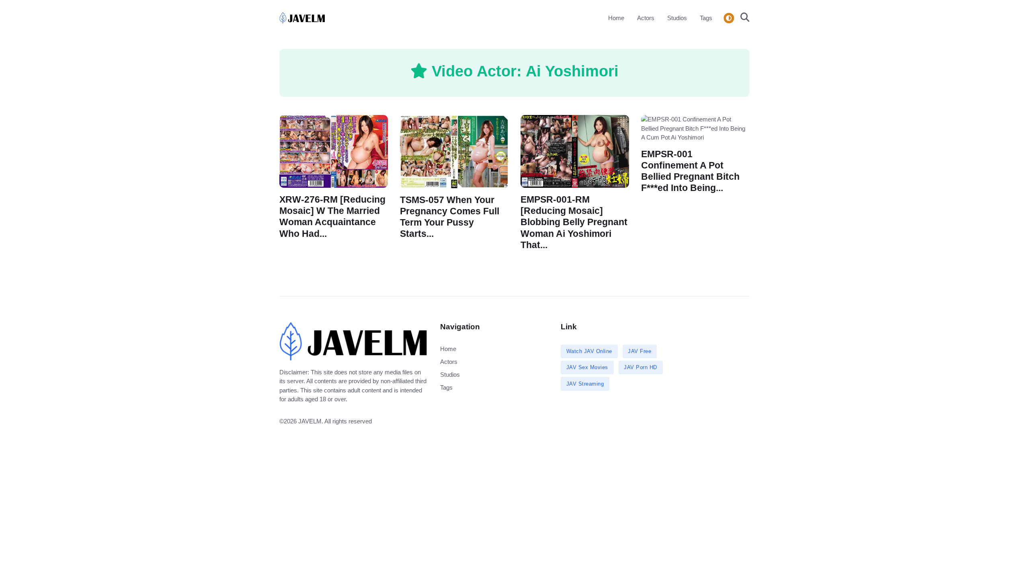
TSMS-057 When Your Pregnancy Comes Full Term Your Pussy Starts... (449, 217)
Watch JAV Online (589, 351)
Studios (677, 17)
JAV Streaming (585, 384)
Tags (706, 17)
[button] (743, 18)
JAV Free (639, 351)
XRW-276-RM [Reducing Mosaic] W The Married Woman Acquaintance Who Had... (332, 216)
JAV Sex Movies (587, 367)
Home (616, 17)
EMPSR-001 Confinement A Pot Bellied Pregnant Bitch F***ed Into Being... (690, 171)
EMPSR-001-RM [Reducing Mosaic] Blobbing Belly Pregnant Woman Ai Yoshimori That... (574, 222)
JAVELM (310, 421)
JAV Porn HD (640, 367)
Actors (645, 17)
